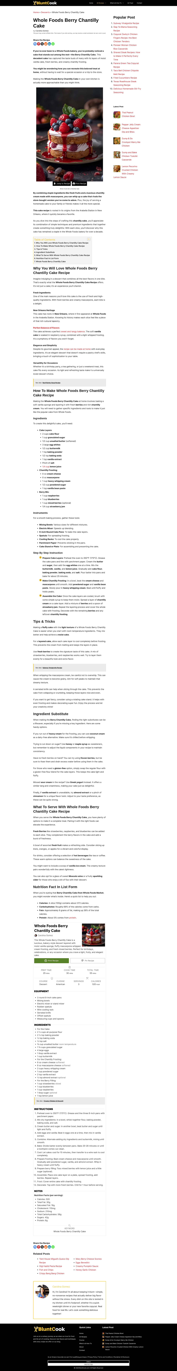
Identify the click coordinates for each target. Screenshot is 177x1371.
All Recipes (100, 3)
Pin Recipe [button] (89, 961)
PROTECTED (88, 1364)
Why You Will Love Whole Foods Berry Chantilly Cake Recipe (62, 243)
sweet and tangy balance (73, 331)
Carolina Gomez (61, 1286)
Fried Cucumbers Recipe (125, 78)
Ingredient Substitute (45, 252)
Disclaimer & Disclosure (121, 1357)
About (81, 1347)
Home (91, 3)
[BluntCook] (45, 3)
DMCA (88, 1362)
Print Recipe (80, 183)
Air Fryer (130, 3)
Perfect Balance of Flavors (46, 328)
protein (72, 917)
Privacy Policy (92, 1357)
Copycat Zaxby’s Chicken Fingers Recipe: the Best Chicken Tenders (125, 38)
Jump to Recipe (63, 183)
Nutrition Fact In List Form (47, 258)
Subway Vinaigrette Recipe (126, 23)
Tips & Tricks (42, 249)
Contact (139, 3)
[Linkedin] (49, 43)
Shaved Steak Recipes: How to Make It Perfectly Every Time (126, 56)
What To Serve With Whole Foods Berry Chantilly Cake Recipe (63, 255)
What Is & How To (116, 3)
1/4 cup (45, 466)
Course (81, 1340)
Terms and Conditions (105, 1357)
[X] (42, 43)
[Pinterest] (38, 43)
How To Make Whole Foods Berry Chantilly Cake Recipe (60, 246)
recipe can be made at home (77, 349)
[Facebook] (35, 43)
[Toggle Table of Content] (88, 239)
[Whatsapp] (53, 43)
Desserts (45, 12)
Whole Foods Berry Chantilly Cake (51, 261)
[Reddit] (45, 43)
